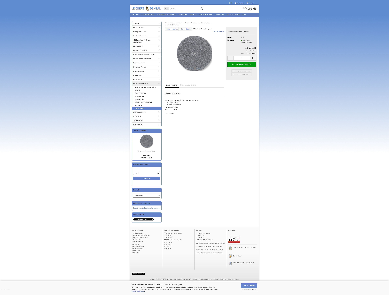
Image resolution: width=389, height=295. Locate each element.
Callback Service (205, 15)
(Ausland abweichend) (246, 42)
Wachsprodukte (138, 124)
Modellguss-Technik (139, 67)
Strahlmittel (137, 116)
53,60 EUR (146, 156)
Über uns (135, 15)
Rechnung (169, 235)
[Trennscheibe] (194, 53)
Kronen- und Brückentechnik (142, 59)
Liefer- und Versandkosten (141, 235)
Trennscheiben (139, 108)
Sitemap (168, 248)
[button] (231, 3)
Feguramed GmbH (218, 31)
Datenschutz (137, 239)
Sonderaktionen (233, 15)
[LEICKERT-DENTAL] (146, 9)
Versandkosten (208, 249)
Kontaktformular (138, 246)
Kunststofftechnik (139, 63)
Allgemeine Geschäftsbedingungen (244, 262)
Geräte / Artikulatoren (140, 36)
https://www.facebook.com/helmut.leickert (146, 208)
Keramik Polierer (140, 96)
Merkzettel (251, 3)
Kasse (167, 246)
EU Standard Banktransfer (174, 233)
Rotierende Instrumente (140, 83)
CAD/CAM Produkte (139, 27)
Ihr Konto (168, 244)
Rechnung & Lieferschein (166, 15)
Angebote (201, 237)
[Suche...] (202, 9)
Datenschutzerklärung (138, 291)
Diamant (137, 90)
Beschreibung (171, 85)
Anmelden (146, 178)
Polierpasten (137, 75)
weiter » (182, 29)
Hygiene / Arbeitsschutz (140, 50)
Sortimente (138, 105)
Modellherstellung (138, 71)
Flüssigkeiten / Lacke (139, 32)
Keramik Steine (139, 99)
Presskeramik (137, 79)
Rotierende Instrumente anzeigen (145, 87)
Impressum (136, 244)
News (244, 15)
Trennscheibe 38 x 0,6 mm (146, 151)
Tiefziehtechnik (138, 120)
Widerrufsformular (138, 274)
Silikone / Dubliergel (139, 112)
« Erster (168, 29)
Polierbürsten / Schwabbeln (143, 102)
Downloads (219, 15)
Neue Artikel (201, 235)
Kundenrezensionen (188, 85)
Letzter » (189, 29)
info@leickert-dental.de (231, 279)
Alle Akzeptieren (249, 285)
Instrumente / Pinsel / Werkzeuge (143, 54)
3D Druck (136, 23)
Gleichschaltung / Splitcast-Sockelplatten (142, 41)
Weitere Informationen (249, 290)
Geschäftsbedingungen (140, 237)
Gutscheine (183, 15)
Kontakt (193, 15)
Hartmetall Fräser (140, 93)
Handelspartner (148, 15)
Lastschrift (169, 237)
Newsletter (136, 250)
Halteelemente (137, 46)
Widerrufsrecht (138, 233)
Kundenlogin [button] (240, 3)
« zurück (175, 29)
